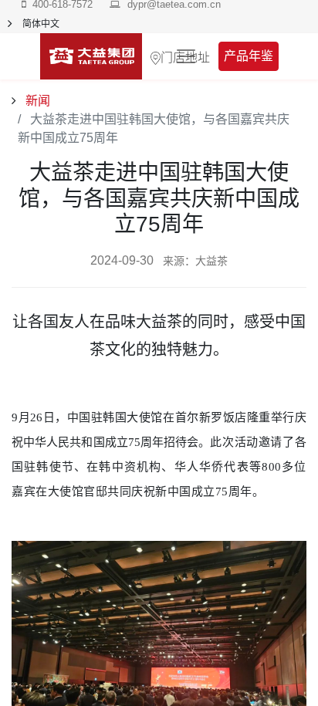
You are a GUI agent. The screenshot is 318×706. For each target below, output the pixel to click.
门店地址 (185, 56)
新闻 (36, 100)
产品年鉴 (248, 55)
